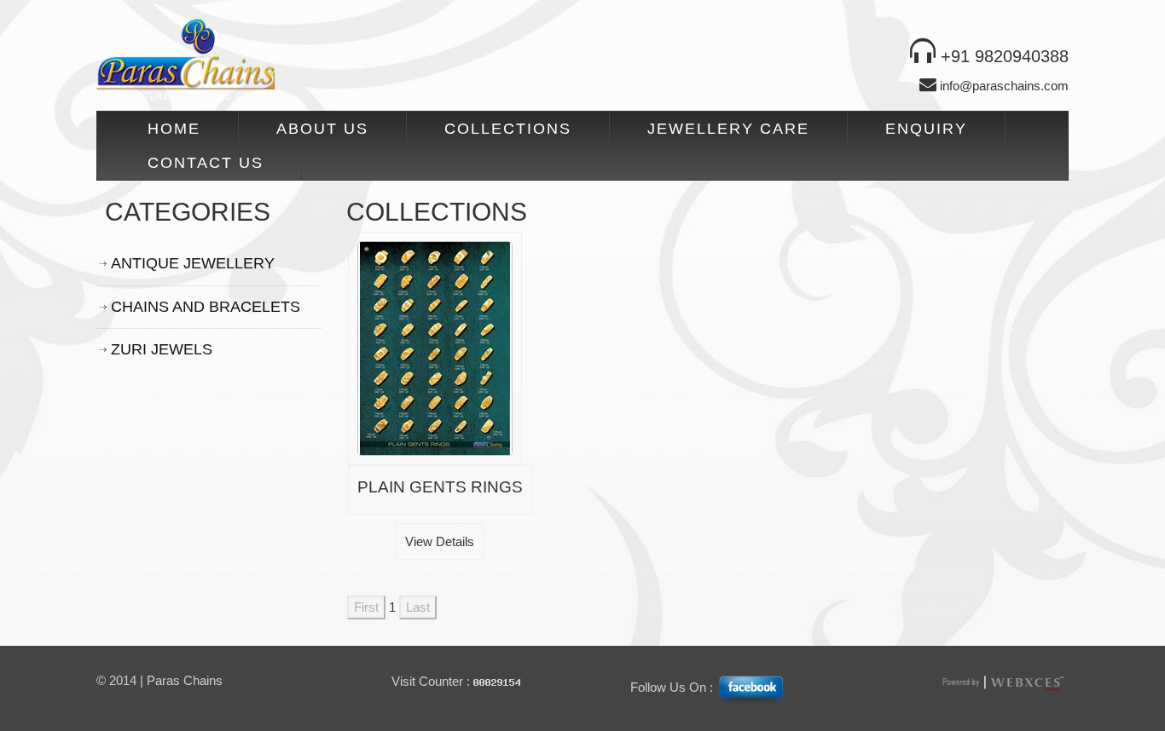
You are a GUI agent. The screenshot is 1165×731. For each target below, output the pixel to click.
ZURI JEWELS (161, 349)
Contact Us (206, 162)
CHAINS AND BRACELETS (205, 306)
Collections (507, 128)
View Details (439, 541)
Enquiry (926, 128)
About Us (322, 128)
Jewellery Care (728, 128)
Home (174, 128)
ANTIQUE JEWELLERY (193, 263)
